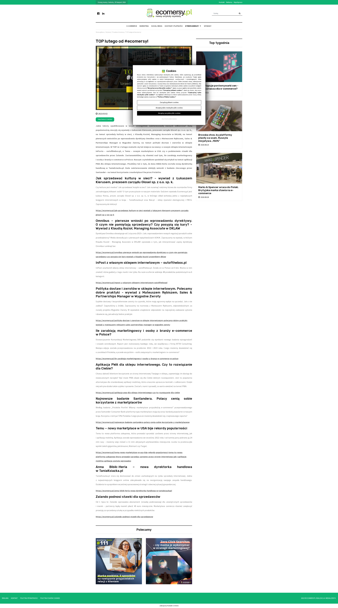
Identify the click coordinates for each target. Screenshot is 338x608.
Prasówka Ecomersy (105, 119)
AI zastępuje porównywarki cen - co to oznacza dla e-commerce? (218, 87)
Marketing (144, 26)
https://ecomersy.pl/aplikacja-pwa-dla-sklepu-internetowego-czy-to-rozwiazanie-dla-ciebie (138, 392)
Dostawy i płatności (174, 26)
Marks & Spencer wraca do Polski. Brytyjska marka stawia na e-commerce (218, 190)
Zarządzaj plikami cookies (169, 606)
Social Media (156, 26)
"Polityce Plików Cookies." (166, 97)
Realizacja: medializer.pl (326, 598)
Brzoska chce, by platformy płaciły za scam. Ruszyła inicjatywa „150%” (215, 137)
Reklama (229, 2)
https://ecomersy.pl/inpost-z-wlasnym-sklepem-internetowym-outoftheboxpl (131, 282)
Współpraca (238, 2)
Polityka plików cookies (169, 119)
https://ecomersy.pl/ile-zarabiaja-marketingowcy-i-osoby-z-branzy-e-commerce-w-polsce (137, 358)
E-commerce (132, 26)
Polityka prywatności (29, 598)
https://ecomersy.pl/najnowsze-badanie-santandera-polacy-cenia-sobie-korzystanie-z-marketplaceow (142, 422)
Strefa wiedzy (192, 26)
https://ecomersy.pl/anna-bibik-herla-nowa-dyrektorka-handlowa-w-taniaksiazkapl (134, 490)
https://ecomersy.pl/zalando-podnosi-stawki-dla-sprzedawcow (124, 516)
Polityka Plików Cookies (50, 598)
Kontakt (222, 2)
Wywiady (207, 26)
